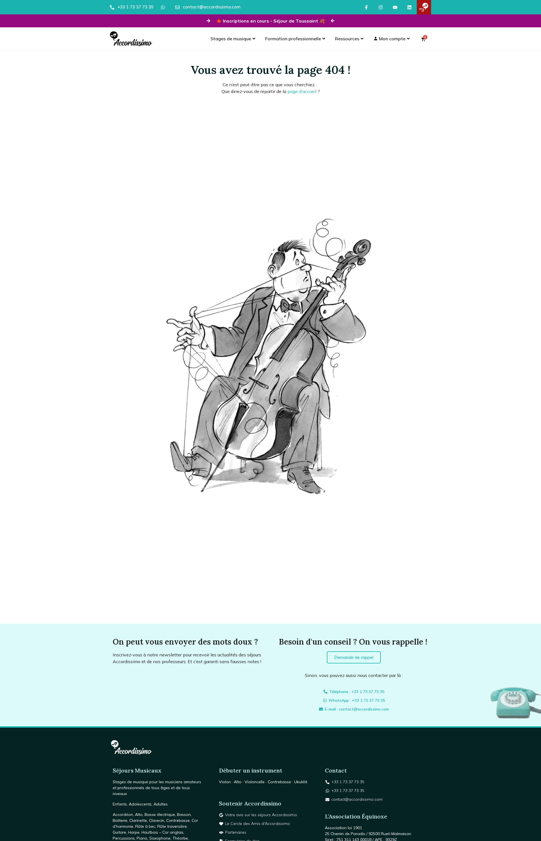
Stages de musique (230, 38)
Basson (184, 814)
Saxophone (159, 838)
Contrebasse (178, 820)
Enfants (120, 804)
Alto (139, 814)
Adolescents (140, 804)
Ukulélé (300, 781)
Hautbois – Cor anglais (162, 832)
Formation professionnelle (293, 38)
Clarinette (138, 820)
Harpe (133, 832)
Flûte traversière (172, 826)
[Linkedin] (409, 7)
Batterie (120, 820)
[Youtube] (395, 7)
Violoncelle (255, 781)
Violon (225, 781)
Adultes (161, 804)
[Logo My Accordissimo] (424, 7)
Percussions (124, 838)
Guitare (119, 832)
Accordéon (123, 814)
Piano (142, 838)
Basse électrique (160, 814)
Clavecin (156, 820)
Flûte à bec (145, 826)
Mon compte (391, 38)
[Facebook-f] (366, 7)
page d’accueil (301, 91)
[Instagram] (380, 7)
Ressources (347, 38)
